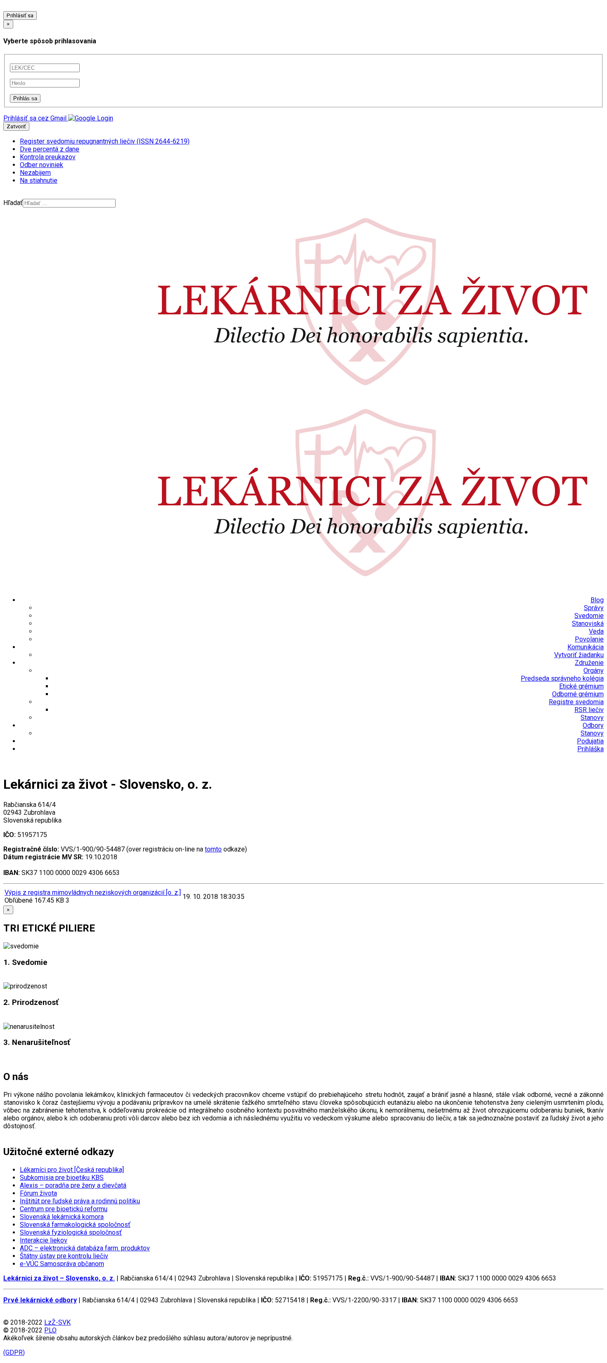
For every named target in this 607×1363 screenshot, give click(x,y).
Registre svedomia (576, 702)
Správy (594, 608)
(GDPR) (14, 1352)
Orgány (593, 670)
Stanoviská (588, 623)
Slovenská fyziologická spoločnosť (71, 1232)
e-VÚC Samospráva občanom (62, 1264)
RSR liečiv (589, 710)
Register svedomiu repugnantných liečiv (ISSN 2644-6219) (105, 141)
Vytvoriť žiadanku (579, 655)
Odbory (593, 725)
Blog (597, 600)
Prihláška (590, 749)
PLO (50, 1330)
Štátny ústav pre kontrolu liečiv (64, 1256)
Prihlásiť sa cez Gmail (34, 118)
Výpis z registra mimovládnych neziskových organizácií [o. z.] (93, 892)
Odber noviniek (41, 165)
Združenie (589, 663)
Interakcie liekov (43, 1240)
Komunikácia (585, 647)
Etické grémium (581, 686)
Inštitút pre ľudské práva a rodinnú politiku (80, 1201)
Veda (596, 631)
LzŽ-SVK (57, 1322)
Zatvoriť (16, 126)
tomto (213, 849)
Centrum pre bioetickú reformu (63, 1209)
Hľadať (13, 203)
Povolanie (589, 639)
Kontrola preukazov (48, 157)
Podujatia (590, 741)
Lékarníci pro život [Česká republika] (72, 1170)
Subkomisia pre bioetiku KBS (62, 1177)
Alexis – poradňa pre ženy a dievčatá (73, 1185)
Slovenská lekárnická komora (62, 1217)
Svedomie (589, 616)
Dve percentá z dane (49, 149)
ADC (85, 1248)
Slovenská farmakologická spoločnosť (75, 1225)
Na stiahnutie (38, 180)
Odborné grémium (578, 694)
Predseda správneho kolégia (562, 678)
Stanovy (592, 718)
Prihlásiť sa (20, 15)
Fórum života (38, 1193)
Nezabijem (35, 173)
